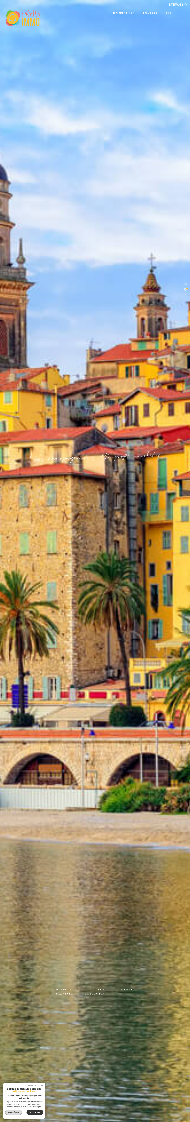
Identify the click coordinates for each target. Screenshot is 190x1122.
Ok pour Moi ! (35, 1112)
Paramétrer (13, 1112)
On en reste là (34, 1085)
